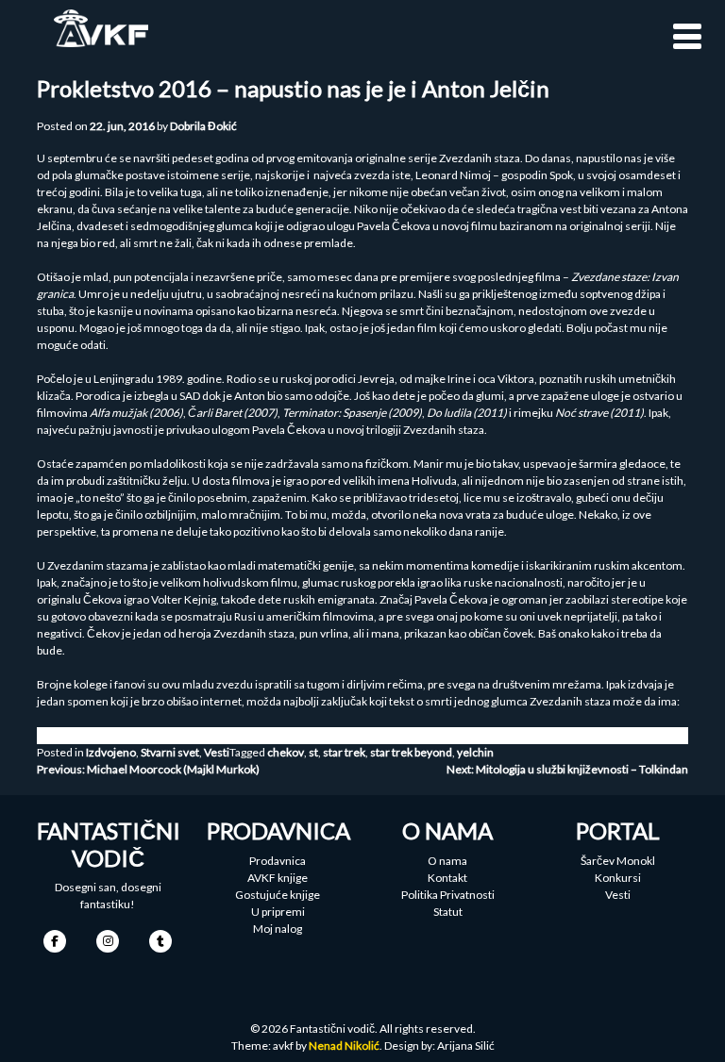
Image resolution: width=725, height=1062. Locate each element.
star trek (344, 752)
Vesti (216, 752)
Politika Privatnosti (448, 895)
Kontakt (447, 878)
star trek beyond (411, 752)
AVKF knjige (277, 878)
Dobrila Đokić (203, 126)
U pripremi (278, 911)
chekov (285, 752)
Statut (448, 911)
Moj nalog (277, 928)
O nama (447, 861)
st (313, 752)
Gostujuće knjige (277, 895)
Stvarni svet (170, 752)
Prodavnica (277, 861)
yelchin (475, 752)
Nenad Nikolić (344, 1045)
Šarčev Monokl (618, 861)
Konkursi (618, 878)
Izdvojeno (111, 752)
